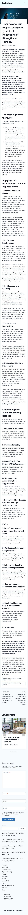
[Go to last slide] (4, 734)
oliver (5, 45)
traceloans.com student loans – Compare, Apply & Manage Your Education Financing (20, 698)
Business (4, 865)
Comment (6, 772)
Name (5, 794)
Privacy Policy (8, 898)
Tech (3, 890)
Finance (4, 874)
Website (5, 808)
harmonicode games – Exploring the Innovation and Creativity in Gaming (7, 697)
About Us (7, 894)
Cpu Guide (5, 867)
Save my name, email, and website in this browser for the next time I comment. (14, 814)
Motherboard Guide (7, 21)
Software (4, 888)
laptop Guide (5, 881)
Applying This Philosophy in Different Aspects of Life (12, 679)
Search (4, 826)
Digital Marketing (7, 872)
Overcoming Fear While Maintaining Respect (12, 683)
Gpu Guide (5, 876)
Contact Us (7, 896)
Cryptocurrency (6, 869)
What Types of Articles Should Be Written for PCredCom (12, 739)
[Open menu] (24, 3)
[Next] (23, 734)
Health (4, 878)
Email (5, 801)
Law (3, 883)
